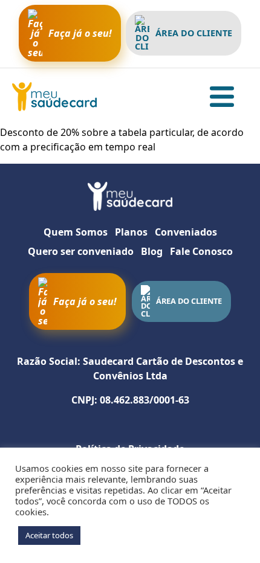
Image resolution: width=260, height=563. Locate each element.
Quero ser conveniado (81, 251)
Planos (131, 232)
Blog (152, 251)
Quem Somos (76, 232)
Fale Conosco (201, 251)
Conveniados (186, 232)
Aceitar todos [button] (49, 535)
